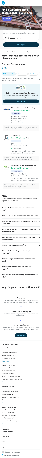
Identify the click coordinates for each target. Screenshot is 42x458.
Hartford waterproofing (8, 418)
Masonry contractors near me (10, 397)
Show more (5, 361)
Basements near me (7, 394)
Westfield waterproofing (9, 415)
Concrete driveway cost (8, 358)
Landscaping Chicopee (8, 370)
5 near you (7, 19)
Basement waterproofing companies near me (15, 388)
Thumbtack (5, 52)
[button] (21, 209)
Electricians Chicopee (8, 368)
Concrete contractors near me (10, 391)
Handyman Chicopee (7, 373)
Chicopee (16, 52)
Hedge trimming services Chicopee (12, 379)
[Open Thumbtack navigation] (4, 3)
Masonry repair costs (8, 355)
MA (11, 52)
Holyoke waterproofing (8, 412)
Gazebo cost (5, 350)
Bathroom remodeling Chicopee (11, 376)
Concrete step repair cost (9, 352)
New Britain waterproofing (9, 421)
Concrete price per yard (8, 347)
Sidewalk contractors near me (10, 400)
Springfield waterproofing (9, 409)
